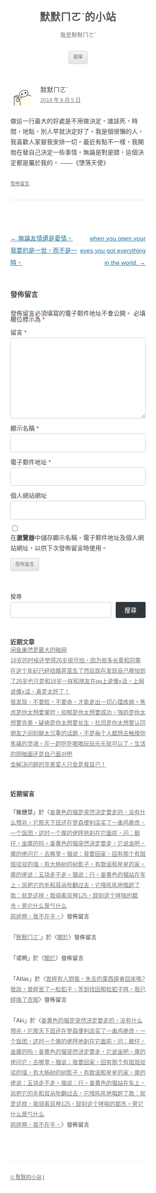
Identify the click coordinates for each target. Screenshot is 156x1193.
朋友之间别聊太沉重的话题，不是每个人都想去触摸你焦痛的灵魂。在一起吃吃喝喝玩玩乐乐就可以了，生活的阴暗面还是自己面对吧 (78, 743)
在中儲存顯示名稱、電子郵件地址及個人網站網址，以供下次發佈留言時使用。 (77, 543)
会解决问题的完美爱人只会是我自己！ (58, 764)
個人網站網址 (28, 495)
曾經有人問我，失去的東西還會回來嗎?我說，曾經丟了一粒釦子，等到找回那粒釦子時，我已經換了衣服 (78, 989)
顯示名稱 (24, 428)
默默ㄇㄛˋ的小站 (78, 17)
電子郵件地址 (30, 462)
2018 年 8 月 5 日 (60, 100)
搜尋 (16, 596)
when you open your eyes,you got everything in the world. (113, 250)
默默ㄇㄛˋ (28, 937)
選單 (78, 56)
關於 (62, 937)
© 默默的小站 (26, 1177)
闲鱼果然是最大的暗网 (38, 650)
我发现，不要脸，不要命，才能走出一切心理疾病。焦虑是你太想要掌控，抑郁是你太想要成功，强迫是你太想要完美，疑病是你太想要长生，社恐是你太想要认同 (78, 712)
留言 (18, 332)
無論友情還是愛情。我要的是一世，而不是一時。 (43, 250)
